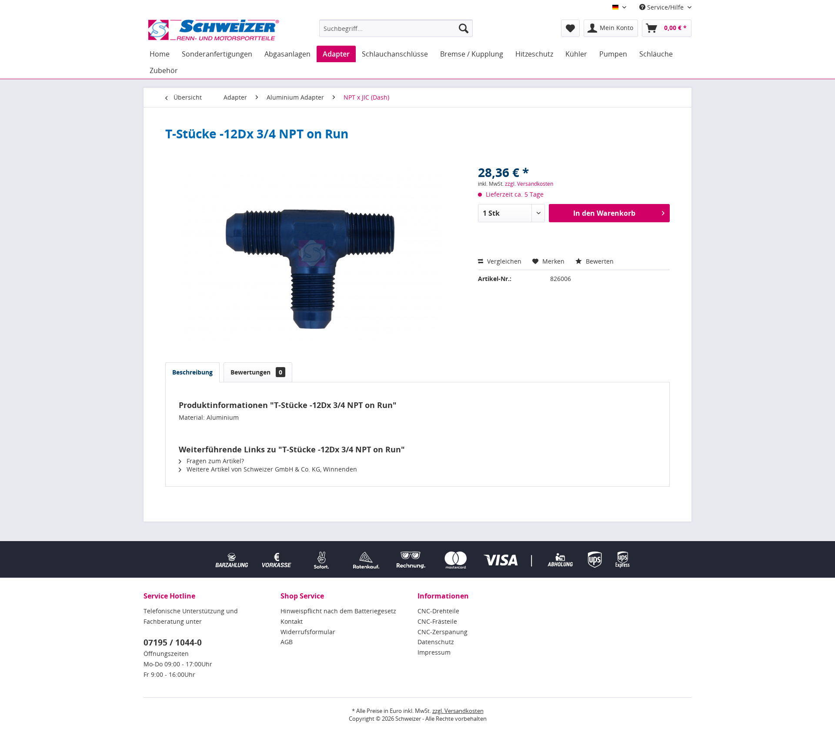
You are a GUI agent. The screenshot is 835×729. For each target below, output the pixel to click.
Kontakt (292, 621)
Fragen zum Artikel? (214, 461)
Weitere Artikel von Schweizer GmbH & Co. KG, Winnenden (271, 469)
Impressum (434, 652)
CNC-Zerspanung (443, 632)
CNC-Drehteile (438, 611)
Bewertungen (256, 372)
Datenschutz (436, 642)
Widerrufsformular (308, 632)
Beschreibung (192, 372)
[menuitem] (396, 28)
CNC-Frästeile (437, 621)
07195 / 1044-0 (173, 642)
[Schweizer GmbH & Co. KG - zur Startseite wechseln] (213, 30)
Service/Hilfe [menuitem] (665, 7)
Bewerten (599, 261)
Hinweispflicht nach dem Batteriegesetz (338, 611)
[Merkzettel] (570, 28)
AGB (287, 642)
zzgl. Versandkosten (529, 183)
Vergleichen (503, 261)
